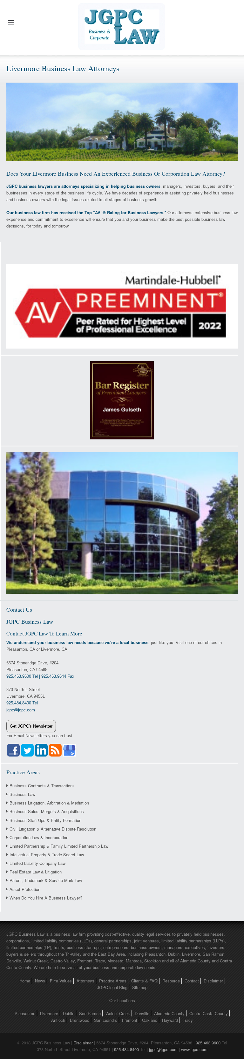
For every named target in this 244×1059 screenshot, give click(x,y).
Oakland (149, 1020)
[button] (11, 22)
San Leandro (105, 1020)
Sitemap (139, 987)
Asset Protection (25, 889)
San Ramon (90, 1013)
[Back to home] (122, 22)
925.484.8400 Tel (22, 703)
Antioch (58, 1020)
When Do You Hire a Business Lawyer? (46, 898)
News (40, 981)
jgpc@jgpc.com (163, 1049)
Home (24, 981)
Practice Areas (112, 981)
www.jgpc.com (194, 1049)
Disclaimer (213, 981)
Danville (142, 1013)
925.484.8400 (126, 1049)
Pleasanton (25, 1013)
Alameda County (169, 1013)
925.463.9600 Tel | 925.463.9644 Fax (40, 676)
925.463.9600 (208, 1043)
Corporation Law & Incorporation (39, 837)
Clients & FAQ (144, 981)
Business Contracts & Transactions (42, 786)
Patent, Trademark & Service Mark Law (46, 880)
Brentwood (79, 1020)
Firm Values (61, 981)
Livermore (49, 1013)
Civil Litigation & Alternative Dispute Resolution (53, 829)
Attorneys (85, 981)
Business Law (22, 794)
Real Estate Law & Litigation (36, 872)
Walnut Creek (117, 1013)
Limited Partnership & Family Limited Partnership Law (59, 846)
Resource (171, 981)
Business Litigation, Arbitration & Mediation (49, 803)
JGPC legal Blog (112, 987)
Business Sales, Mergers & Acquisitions (47, 811)
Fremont (129, 1020)
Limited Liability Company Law (37, 863)
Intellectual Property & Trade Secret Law (47, 855)
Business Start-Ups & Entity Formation (45, 820)
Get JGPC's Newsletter (31, 726)
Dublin (68, 1013)
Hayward (170, 1020)
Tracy (188, 1020)
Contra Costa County (208, 1013)
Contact (192, 981)
